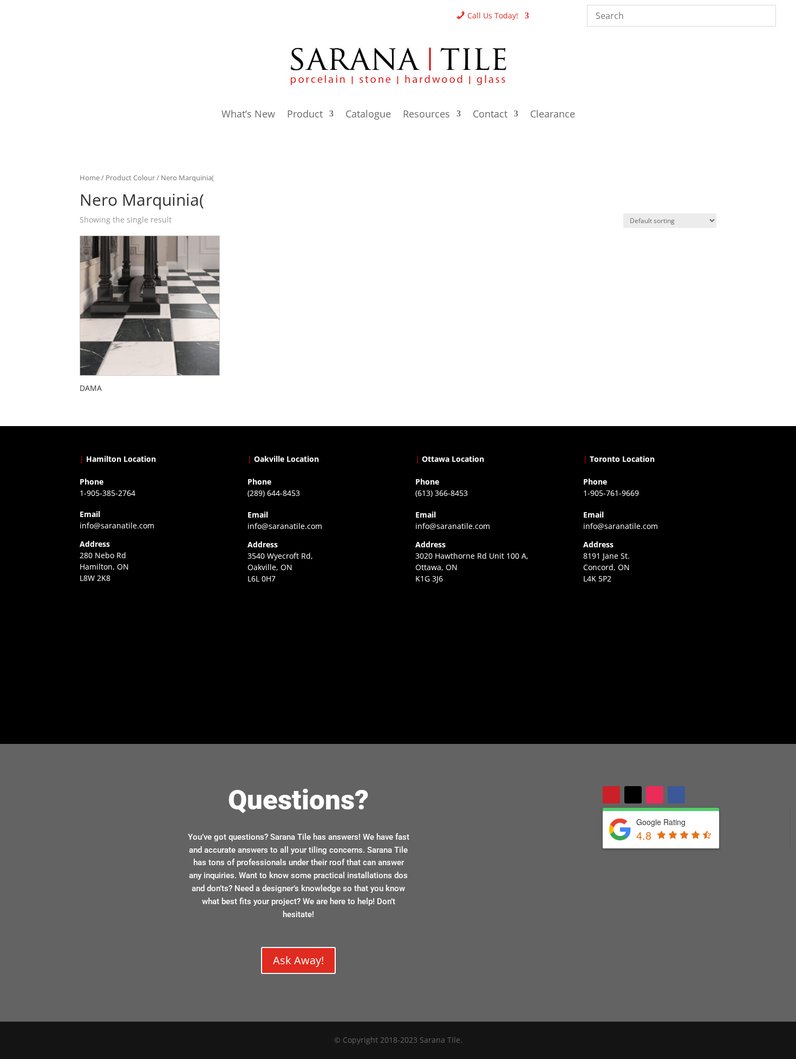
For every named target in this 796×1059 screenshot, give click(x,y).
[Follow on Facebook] (676, 794)
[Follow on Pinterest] (611, 794)
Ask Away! (298, 960)
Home (90, 177)
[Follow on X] (633, 794)
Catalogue (368, 115)
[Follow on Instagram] (654, 794)
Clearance (552, 115)
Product (305, 115)
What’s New (248, 115)
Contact (490, 115)
